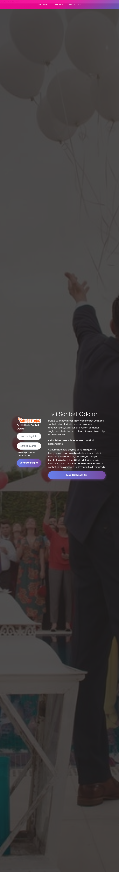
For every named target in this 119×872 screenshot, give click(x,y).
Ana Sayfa (43, 4)
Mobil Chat (75, 4)
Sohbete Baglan (29, 462)
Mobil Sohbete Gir (76, 475)
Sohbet (59, 4)
